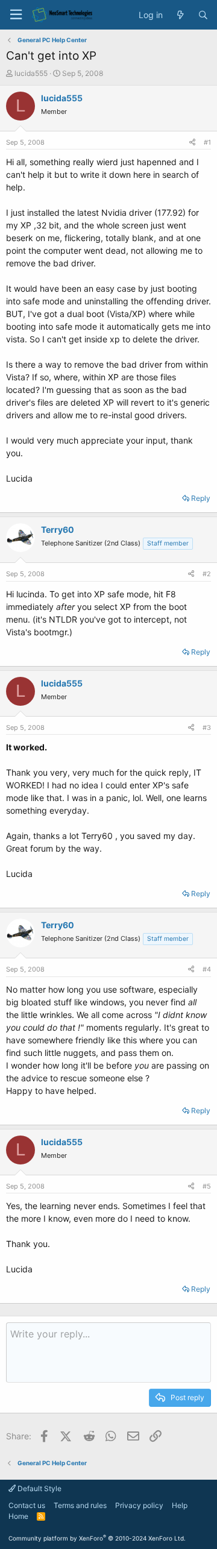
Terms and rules (80, 1505)
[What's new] (180, 15)
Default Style (38, 1488)
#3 (207, 727)
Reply (200, 498)
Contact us (26, 1505)
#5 (207, 1186)
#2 (207, 574)
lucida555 (31, 73)
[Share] (192, 142)
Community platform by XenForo (97, 1538)
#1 (207, 142)
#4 (207, 969)
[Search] (203, 15)
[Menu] (15, 15)
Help (179, 1505)
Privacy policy (139, 1505)
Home (18, 1516)
